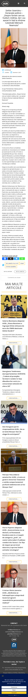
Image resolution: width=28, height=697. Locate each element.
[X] (10, 258)
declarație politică (12, 263)
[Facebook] (5, 258)
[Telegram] (16, 258)
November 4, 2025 (17, 72)
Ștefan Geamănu (11, 266)
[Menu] (18, 3)
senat (22, 263)
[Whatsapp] (22, 258)
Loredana (7, 72)
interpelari (8, 70)
